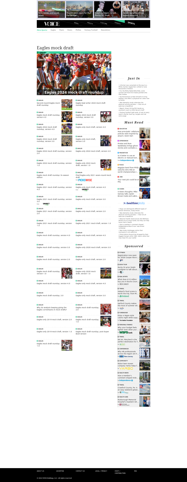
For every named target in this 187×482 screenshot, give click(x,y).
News (76, 23)
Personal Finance (125, 325)
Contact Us (80, 471)
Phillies (78, 30)
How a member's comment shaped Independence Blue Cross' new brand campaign (131, 226)
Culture (103, 23)
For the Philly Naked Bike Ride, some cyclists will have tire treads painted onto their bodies (133, 92)
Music (121, 165)
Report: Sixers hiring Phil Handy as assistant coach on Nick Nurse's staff (131, 109)
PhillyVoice (51, 24)
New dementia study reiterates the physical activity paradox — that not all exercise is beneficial (132, 104)
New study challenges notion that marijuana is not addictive (131, 231)
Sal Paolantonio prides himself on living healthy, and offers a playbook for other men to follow (134, 98)
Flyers (61, 30)
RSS (135, 471)
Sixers (69, 30)
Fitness (122, 252)
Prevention (123, 153)
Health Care (123, 397)
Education (123, 129)
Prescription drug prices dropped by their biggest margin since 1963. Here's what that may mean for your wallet (134, 236)
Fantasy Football (91, 30)
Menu (40, 24)
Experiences (123, 141)
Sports (131, 23)
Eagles (53, 30)
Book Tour (123, 264)
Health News (124, 373)
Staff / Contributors (120, 472)
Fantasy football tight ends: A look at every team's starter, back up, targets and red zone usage (134, 114)
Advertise (60, 471)
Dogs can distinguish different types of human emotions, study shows (132, 209)
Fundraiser (123, 313)
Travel (121, 289)
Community (123, 361)
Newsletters (105, 30)
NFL (48, 52)
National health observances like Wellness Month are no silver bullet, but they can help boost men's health (134, 220)
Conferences (124, 349)
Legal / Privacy (101, 471)
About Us (40, 471)
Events (117, 23)
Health (90, 23)
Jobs (121, 177)
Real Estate (123, 276)
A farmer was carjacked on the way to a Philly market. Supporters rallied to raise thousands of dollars (133, 87)
